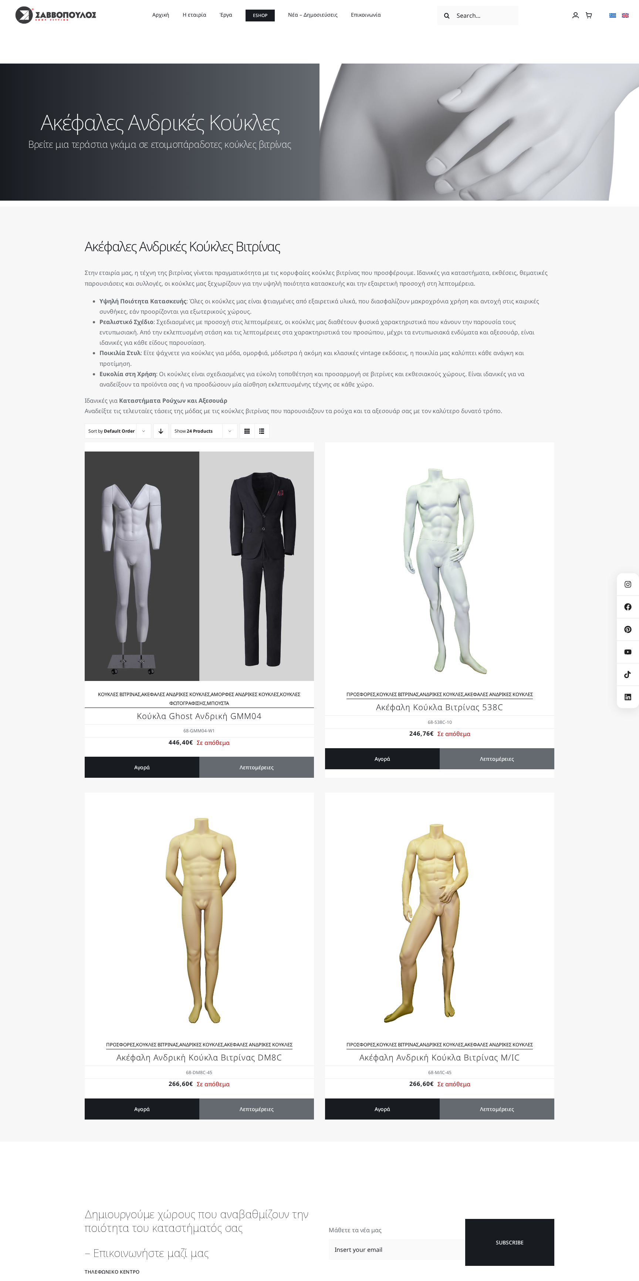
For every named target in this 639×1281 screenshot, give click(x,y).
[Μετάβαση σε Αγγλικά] (625, 15)
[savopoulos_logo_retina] (55, 9)
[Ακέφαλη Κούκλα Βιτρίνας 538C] (439, 457)
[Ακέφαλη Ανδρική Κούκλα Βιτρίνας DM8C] (199, 807)
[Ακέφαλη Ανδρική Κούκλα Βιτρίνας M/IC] (439, 807)
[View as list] (262, 431)
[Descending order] (161, 431)
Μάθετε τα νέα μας (355, 1230)
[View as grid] (247, 431)
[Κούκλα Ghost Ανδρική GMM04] (199, 457)
